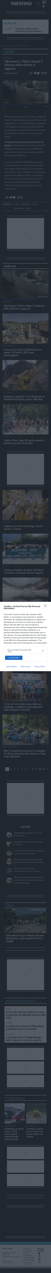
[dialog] (25, 636)
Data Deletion (11, 666)
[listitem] (25, 650)
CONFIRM (14, 658)
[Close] (46, 606)
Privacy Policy (39, 666)
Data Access (25, 666)
